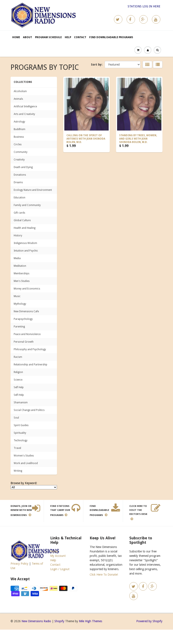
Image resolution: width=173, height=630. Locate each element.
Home (16, 37)
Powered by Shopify (149, 621)
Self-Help (19, 394)
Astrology (19, 121)
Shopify (59, 621)
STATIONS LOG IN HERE (144, 6)
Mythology (20, 303)
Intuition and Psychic (26, 250)
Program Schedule (48, 37)
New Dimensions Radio (36, 621)
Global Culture (22, 220)
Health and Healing (24, 227)
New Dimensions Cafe (26, 311)
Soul (16, 417)
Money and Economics (27, 288)
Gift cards (19, 212)
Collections (23, 82)
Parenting (19, 326)
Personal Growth (24, 341)
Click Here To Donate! (104, 574)
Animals (18, 98)
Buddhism (19, 129)
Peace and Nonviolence (27, 334)
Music (17, 296)
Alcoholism (20, 91)
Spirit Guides (21, 425)
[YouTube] (156, 19)
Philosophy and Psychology (30, 349)
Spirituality (20, 432)
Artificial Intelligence (25, 106)
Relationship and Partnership (30, 364)
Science (18, 379)
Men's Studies (22, 281)
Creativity (19, 159)
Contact (80, 37)
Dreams (18, 182)
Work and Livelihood (26, 463)
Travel (17, 448)
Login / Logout (59, 569)
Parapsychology (23, 319)
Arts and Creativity (24, 114)
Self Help (19, 387)
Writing (18, 470)
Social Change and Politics (29, 410)
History (18, 235)
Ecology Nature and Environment (33, 189)
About (27, 37)
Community (20, 152)
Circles (18, 144)
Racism (18, 356)
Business (19, 136)
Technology (20, 440)
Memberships (21, 273)
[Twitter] (118, 19)
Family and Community (27, 205)
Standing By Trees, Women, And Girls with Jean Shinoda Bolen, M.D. (138, 139)
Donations (20, 174)
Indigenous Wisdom (25, 243)
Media (17, 258)
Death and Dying (23, 167)
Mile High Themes (90, 621)
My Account (58, 555)
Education (19, 197)
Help (68, 37)
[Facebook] (131, 19)
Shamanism (21, 402)
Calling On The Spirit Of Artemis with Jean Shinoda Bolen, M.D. (85, 139)
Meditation (20, 265)
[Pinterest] (143, 19)
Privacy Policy (19, 563)
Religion (18, 372)
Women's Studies (24, 455)
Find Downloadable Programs (111, 37)
